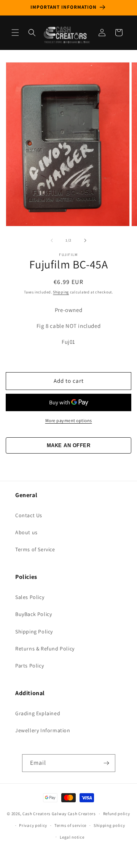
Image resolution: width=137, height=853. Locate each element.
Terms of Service (35, 549)
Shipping (61, 292)
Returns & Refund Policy (45, 648)
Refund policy (116, 813)
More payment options (68, 420)
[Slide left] (51, 240)
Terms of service (70, 825)
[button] (15, 32)
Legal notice (72, 837)
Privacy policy (33, 825)
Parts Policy (29, 665)
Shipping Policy (34, 631)
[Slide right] (85, 240)
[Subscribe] (106, 763)
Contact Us (28, 515)
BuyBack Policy (33, 614)
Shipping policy (109, 825)
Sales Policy (29, 597)
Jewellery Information (42, 730)
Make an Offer (69, 445)
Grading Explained (37, 713)
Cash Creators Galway (44, 813)
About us (26, 532)
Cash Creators (82, 813)
